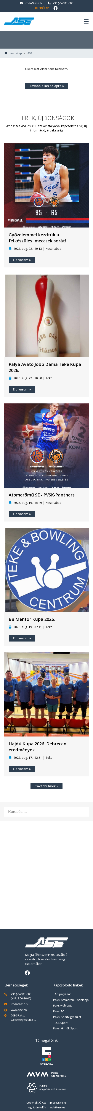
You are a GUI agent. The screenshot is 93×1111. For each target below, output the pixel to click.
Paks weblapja (62, 1005)
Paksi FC (58, 1011)
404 (29, 53)
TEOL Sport (60, 1023)
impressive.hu (58, 1103)
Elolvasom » (22, 260)
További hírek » (46, 786)
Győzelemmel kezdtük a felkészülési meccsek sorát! (37, 238)
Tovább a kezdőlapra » (46, 86)
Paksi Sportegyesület (67, 1017)
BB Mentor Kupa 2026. (32, 619)
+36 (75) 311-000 (63, 3)
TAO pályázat (62, 994)
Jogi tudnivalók (37, 1107)
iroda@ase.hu (34, 3)
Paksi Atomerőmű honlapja (71, 1000)
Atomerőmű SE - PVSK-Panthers (42, 495)
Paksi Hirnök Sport (65, 1028)
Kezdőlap (42, 8)
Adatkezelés (57, 1107)
